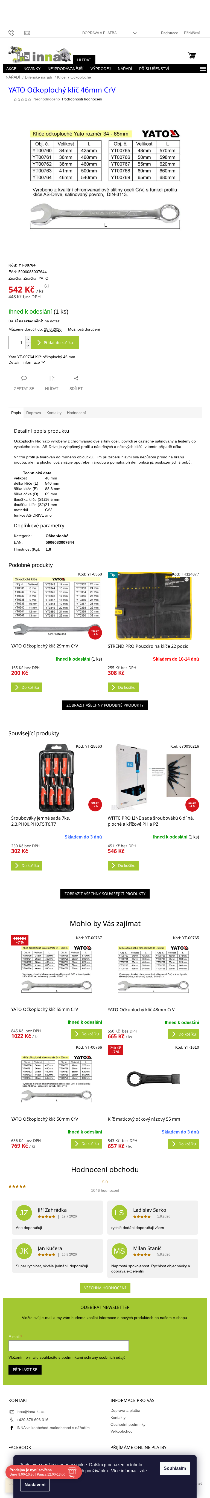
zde (141, 1470)
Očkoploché (54, 536)
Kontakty (116, 1417)
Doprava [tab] (31, 412)
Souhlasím (173, 1468)
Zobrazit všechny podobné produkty (103, 705)
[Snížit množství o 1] (25, 346)
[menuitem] (9, 68)
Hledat (82, 59)
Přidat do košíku (56, 342)
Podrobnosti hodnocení (80, 99)
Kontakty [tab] (51, 412)
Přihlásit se (23, 1369)
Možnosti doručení (82, 329)
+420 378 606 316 (30, 1420)
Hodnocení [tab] (74, 412)
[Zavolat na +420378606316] (14, 33)
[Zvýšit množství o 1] (25, 339)
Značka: (33, 278)
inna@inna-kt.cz (28, 1411)
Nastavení (33, 1484)
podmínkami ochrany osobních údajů (91, 1357)
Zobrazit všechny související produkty (103, 893)
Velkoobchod (120, 1431)
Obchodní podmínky (126, 1424)
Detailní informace (22, 362)
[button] (54, 1027)
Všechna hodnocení (103, 1287)
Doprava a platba (97, 33)
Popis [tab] (14, 412)
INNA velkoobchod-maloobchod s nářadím (51, 1427)
